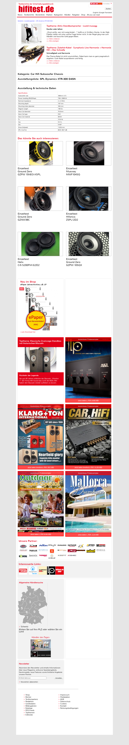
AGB (62, 699)
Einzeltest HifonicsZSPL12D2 (72, 216)
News (20, 15)
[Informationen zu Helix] (33, 551)
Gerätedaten (30, 703)
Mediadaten (65, 697)
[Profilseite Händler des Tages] (41, 657)
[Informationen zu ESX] (80, 546)
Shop (83, 15)
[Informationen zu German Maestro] (101, 546)
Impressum (64, 695)
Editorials (29, 715)
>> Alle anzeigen (53, 41)
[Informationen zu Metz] (72, 551)
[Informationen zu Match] (62, 551)
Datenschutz (65, 701)
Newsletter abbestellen (29, 682)
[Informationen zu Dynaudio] (62, 546)
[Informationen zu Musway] (80, 551)
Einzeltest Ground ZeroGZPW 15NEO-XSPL (29, 171)
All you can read (93, 15)
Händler (67, 15)
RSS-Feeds (29, 710)
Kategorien (58, 15)
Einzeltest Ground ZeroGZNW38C (25, 216)
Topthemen (30, 712)
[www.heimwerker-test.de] (42, 576)
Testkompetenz (31, 699)
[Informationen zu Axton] (43, 546)
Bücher (28, 697)
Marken (49, 15)
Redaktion (29, 701)
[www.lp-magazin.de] (51, 576)
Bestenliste (40, 15)
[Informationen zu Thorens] (43, 557)
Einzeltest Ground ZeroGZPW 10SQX (74, 262)
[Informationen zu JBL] (52, 551)
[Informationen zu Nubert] (90, 551)
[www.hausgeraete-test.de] (33, 576)
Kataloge (28, 708)
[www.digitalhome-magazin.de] (23, 576)
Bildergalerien (30, 706)
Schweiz (24, 626)
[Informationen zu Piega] (101, 551)
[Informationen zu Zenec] (72, 557)
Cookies (63, 703)
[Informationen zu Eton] (90, 546)
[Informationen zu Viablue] (52, 557)
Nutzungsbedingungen (69, 708)
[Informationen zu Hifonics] (43, 551)
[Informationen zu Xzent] (62, 557)
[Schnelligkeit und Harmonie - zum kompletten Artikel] (32, 56)
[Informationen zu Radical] (23, 557)
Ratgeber (76, 15)
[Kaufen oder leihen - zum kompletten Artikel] (32, 34)
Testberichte (29, 15)
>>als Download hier (28, 332)
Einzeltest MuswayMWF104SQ (73, 171)
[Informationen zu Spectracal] (33, 557)
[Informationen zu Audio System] (33, 546)
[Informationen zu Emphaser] (72, 546)
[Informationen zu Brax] (52, 546)
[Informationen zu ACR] (23, 546)
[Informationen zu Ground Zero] (23, 551)
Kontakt (63, 706)
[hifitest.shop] (59, 576)
